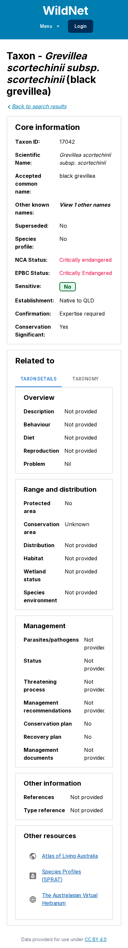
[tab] (38, 379)
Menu (46, 26)
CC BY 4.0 (96, 939)
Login (81, 26)
